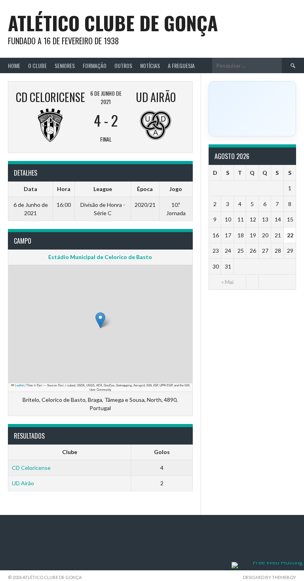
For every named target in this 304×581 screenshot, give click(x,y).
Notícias (150, 65)
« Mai (227, 281)
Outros (123, 65)
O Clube (37, 65)
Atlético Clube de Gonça (113, 23)
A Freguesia (181, 65)
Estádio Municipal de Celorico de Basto (100, 257)
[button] (100, 320)
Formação (94, 65)
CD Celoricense (31, 467)
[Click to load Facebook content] (252, 108)
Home (14, 65)
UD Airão (23, 483)
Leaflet (19, 385)
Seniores (65, 65)
